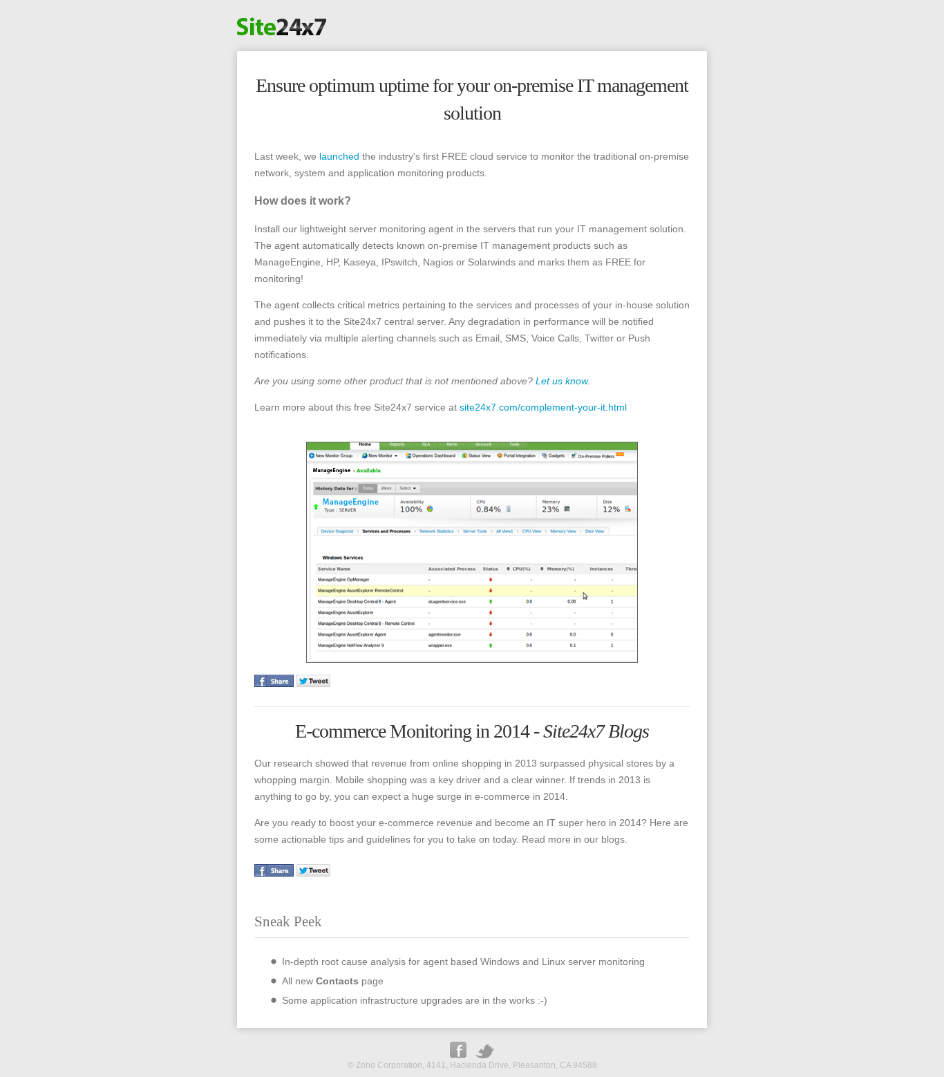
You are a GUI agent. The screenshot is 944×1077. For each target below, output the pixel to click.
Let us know (561, 380)
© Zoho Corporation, (386, 1065)
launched (339, 156)
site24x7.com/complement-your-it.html (543, 407)
